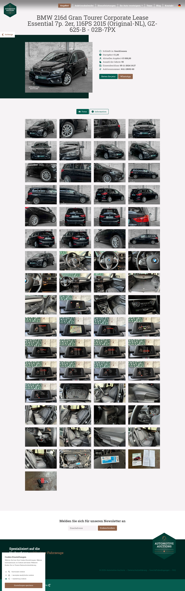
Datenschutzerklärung (137, 570)
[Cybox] (49, 585)
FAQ (174, 570)
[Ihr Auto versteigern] (130, 6)
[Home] (10, 16)
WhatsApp (125, 76)
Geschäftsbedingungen (159, 570)
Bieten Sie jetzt (108, 76)
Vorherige (9, 35)
